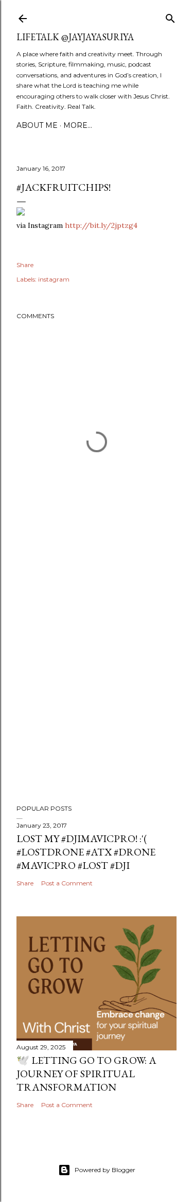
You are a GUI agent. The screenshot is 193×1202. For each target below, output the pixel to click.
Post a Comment (67, 883)
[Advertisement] (96, 682)
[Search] (170, 16)
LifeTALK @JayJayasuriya (75, 37)
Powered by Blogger (105, 1170)
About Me (37, 125)
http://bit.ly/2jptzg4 (101, 225)
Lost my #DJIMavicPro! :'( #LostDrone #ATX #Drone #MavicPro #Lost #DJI (85, 852)
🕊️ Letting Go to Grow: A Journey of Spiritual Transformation (86, 1073)
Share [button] (24, 265)
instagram (53, 279)
